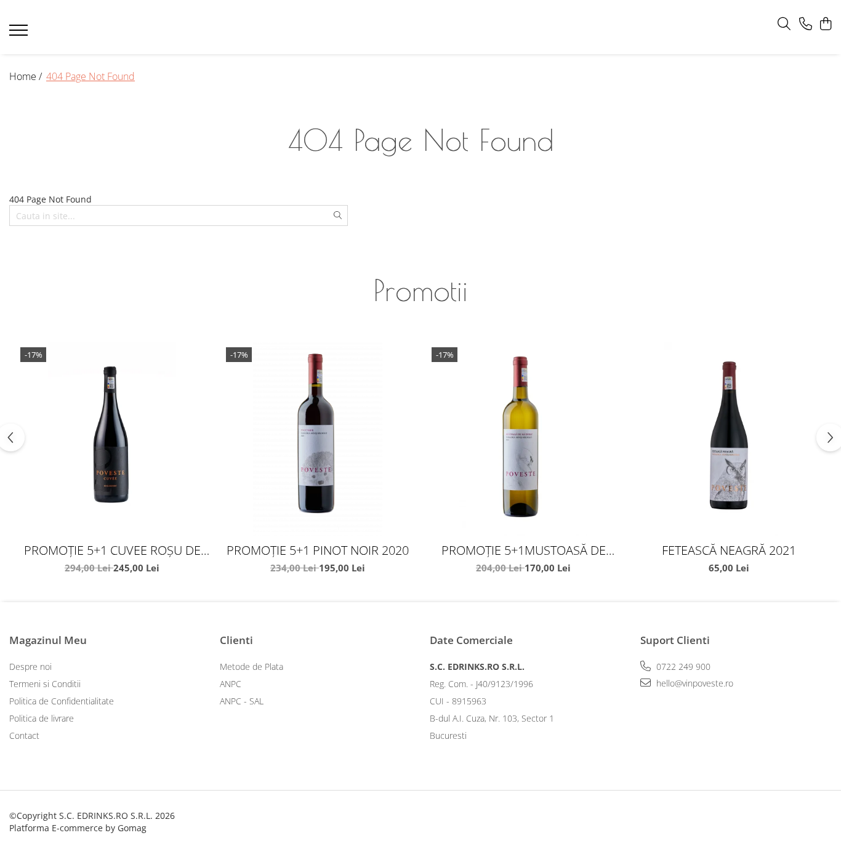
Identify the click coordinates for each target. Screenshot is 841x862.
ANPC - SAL (242, 701)
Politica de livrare (41, 718)
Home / (26, 76)
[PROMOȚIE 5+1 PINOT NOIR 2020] (317, 439)
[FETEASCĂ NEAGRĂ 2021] (729, 439)
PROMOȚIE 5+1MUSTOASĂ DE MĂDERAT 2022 (523, 550)
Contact (24, 735)
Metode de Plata (251, 666)
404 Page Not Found (90, 76)
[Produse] (20, 34)
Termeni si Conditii (45, 684)
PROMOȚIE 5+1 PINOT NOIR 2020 (318, 550)
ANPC (230, 684)
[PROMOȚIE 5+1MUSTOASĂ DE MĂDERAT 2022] (523, 439)
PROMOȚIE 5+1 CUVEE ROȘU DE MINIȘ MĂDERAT (112, 550)
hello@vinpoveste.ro (693, 683)
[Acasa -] (402, 27)
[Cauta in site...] (784, 24)
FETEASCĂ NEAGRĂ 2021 (729, 550)
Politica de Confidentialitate (61, 701)
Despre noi (30, 666)
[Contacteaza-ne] (805, 24)
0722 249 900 (682, 666)
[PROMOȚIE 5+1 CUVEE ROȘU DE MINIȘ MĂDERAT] (112, 439)
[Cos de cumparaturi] (825, 24)
